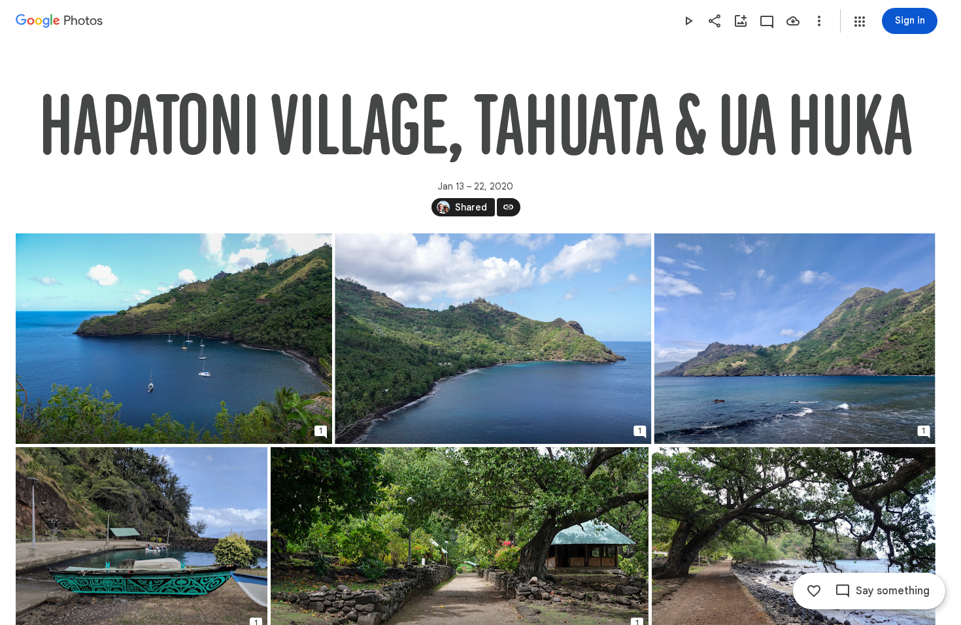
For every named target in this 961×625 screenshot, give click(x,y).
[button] (860, 21)
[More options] (819, 21)
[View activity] (767, 21)
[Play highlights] (688, 21)
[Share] (714, 21)
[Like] (814, 591)
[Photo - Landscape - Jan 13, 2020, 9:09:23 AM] (493, 338)
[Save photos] (793, 21)
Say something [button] (893, 591)
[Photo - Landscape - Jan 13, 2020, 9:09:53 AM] (174, 338)
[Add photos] (741, 21)
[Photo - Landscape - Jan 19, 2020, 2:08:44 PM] (795, 338)
